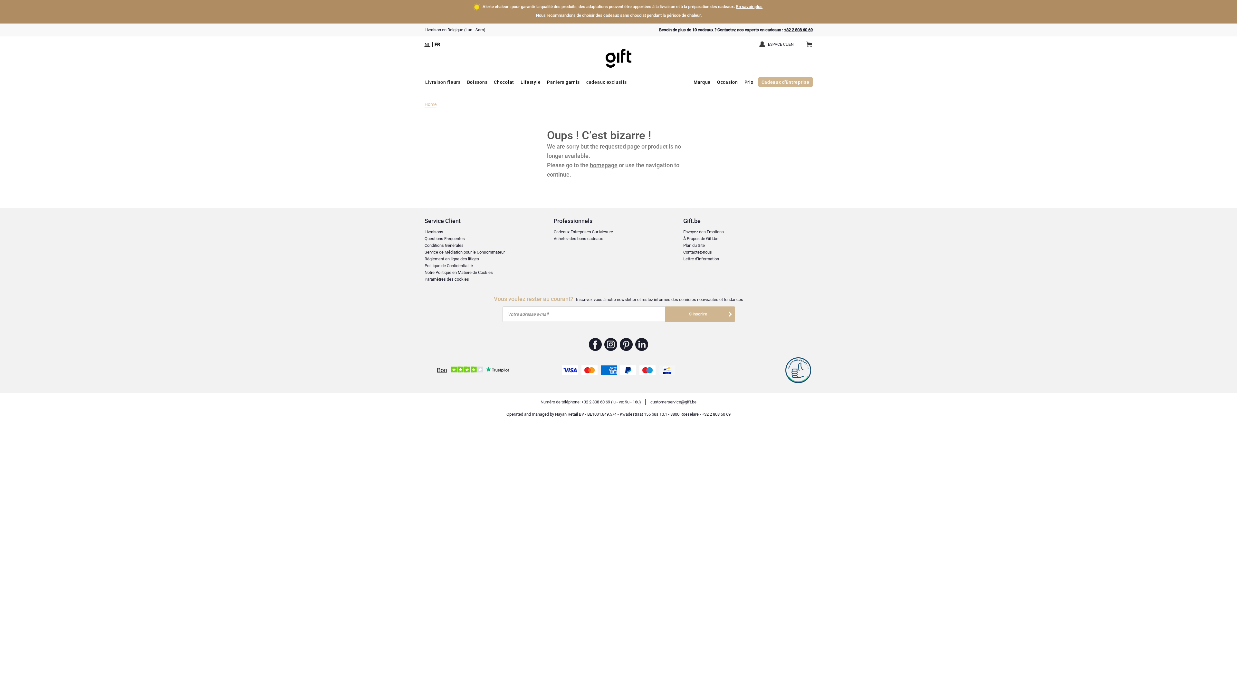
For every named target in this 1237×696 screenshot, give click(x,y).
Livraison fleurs (443, 82)
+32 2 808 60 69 (798, 29)
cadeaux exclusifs (606, 82)
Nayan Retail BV (569, 414)
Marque (702, 82)
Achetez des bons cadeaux (578, 238)
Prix (748, 82)
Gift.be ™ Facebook (595, 344)
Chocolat (504, 82)
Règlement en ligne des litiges (452, 258)
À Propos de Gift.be (700, 238)
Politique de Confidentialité (449, 265)
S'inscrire (698, 314)
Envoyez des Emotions (703, 231)
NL (427, 44)
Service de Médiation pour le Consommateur (465, 252)
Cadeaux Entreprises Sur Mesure (583, 231)
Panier (809, 45)
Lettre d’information (701, 258)
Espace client (782, 44)
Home (430, 104)
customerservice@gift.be (673, 402)
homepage (604, 165)
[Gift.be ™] (618, 53)
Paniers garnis (563, 82)
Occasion (727, 82)
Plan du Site (694, 245)
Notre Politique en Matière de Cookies (459, 272)
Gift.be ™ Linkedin (641, 344)
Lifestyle (531, 82)
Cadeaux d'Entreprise (786, 82)
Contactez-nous (697, 252)
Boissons (477, 82)
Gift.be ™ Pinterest (626, 344)
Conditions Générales (444, 245)
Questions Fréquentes (445, 238)
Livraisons (434, 231)
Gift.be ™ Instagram (611, 344)
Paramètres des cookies (447, 279)
